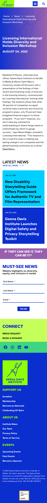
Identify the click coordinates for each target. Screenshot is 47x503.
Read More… (9, 149)
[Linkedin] (19, 347)
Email (6, 300)
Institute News (10, 424)
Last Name (8, 290)
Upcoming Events (12, 451)
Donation (7, 396)
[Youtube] (26, 347)
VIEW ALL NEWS (11, 166)
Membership (9, 401)
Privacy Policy (10, 433)
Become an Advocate (13, 405)
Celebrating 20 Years (13, 410)
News (17, 16)
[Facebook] (6, 347)
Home (6, 16)
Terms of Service (11, 438)
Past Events (9, 456)
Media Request (12, 333)
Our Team (7, 428)
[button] (35, 3)
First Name (8, 281)
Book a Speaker (12, 338)
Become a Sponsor (12, 460)
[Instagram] (12, 347)
